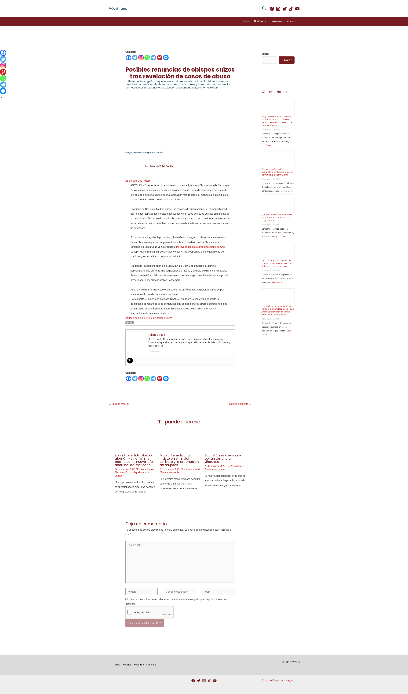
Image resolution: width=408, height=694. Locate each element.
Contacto (292, 21)
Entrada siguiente (240, 403)
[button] (264, 9)
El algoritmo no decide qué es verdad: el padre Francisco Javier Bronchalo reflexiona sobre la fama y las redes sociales (278, 310)
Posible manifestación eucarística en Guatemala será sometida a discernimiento (277, 172)
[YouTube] (215, 680)
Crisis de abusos (155, 317)
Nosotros (277, 21)
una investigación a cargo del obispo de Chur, (200, 246)
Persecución (210, 469)
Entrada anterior (119, 403)
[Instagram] (278, 9)
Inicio (246, 21)
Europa (129, 472)
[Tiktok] (209, 680)
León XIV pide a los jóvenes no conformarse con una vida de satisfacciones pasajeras (276, 263)
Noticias (258, 21)
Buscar (286, 60)
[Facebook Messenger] (166, 57)
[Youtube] (297, 9)
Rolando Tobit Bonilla (161, 166)
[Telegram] (153, 57)
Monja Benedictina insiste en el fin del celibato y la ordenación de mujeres (179, 460)
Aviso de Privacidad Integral (277, 680)
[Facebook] (272, 9)
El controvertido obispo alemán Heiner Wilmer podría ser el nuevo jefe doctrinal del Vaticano (134, 460)
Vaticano (119, 475)
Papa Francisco (141, 472)
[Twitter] (284, 9)
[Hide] (1, 97)
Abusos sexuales (135, 317)
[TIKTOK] (291, 9)
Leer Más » (266, 145)
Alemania (119, 472)
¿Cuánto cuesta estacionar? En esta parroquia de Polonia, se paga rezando (277, 217)
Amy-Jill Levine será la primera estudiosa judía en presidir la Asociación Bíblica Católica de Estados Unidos (277, 121)
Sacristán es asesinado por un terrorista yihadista (223, 458)
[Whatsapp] (147, 57)
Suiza (169, 317)
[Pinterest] (159, 57)
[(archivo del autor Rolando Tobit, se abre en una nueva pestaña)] (138, 166)
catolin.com (154, 351)
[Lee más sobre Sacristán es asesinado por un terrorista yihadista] (224, 439)
